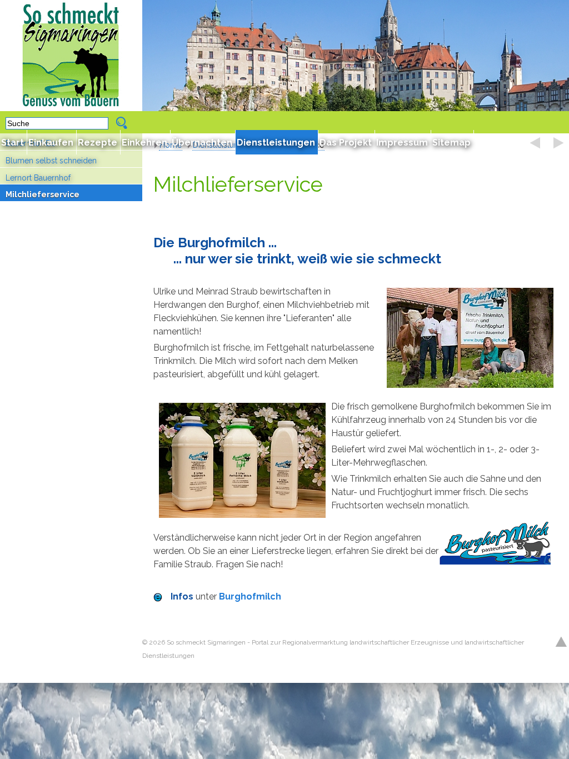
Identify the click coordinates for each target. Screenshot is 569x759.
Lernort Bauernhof (38, 177)
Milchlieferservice (42, 194)
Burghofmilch (250, 596)
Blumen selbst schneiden (51, 160)
